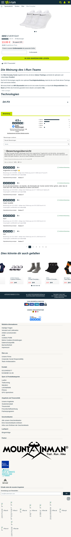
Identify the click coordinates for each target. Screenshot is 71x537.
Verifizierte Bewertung (64, 167)
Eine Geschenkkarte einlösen (12, 423)
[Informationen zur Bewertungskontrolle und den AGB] (26, 129)
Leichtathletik (6, 387)
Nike (22, 6)
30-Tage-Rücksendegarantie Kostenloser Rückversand (35, 295)
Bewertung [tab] (6, 113)
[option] (35, 19)
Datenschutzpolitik (8, 342)
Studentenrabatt (7, 404)
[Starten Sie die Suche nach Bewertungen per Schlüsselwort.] (68, 144)
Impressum (5, 347)
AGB (3, 335)
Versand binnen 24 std (11, 294)
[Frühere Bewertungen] (26, 246)
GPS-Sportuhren (7, 392)
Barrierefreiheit (7, 345)
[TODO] (31, 159)
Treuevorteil (6, 406)
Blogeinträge (6, 432)
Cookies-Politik (7, 338)
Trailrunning (6, 382)
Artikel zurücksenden (9, 333)
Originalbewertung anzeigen (10, 177)
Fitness (4, 390)
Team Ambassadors (8, 361)
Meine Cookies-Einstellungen (12, 340)
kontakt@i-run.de (8, 373)
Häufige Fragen (7, 328)
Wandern (5, 385)
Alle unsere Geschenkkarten (11, 420)
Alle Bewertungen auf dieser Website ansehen (18, 133)
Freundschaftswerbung (10, 409)
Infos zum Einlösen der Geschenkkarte (15, 425)
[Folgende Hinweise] (46, 247)
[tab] (35, 102)
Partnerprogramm (8, 411)
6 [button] (40, 287)
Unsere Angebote (8, 401)
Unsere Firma (6, 356)
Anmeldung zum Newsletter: (9, 490)
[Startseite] (1, 6)
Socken (17, 6)
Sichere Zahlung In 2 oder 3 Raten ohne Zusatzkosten (59, 296)
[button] (14, 52)
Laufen (4, 380)
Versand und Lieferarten (10, 330)
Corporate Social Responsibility (12, 359)
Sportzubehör (8, 6)
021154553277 (7, 370)
